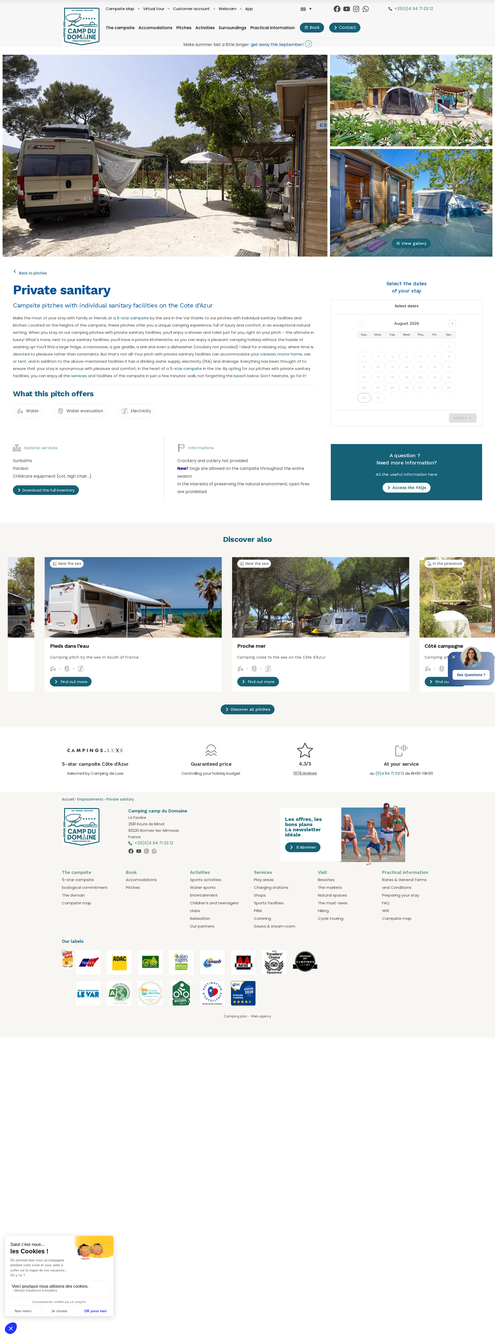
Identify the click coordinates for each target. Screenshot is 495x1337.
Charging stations (271, 887)
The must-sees (333, 903)
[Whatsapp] (365, 8)
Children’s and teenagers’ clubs (214, 906)
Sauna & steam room (274, 926)
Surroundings (232, 28)
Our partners (202, 926)
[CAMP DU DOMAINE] (67, 989)
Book (131, 872)
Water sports (203, 887)
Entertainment (204, 895)
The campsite (120, 28)
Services (263, 872)
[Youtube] (346, 8)
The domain (73, 895)
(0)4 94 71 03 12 (389, 773)
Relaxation (200, 918)
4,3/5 (305, 764)
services (79, 375)
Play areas (264, 879)
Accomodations (155, 28)
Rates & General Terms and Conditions (404, 883)
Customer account (191, 8)
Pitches (184, 28)
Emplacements (90, 799)
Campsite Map (120, 8)
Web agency (261, 1016)
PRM (258, 910)
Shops (260, 895)
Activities (205, 28)
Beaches (326, 879)
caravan (268, 354)
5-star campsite (133, 318)
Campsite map (76, 903)
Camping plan (235, 1016)
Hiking (323, 910)
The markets (330, 887)
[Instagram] (356, 8)
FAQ (386, 903)
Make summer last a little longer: (216, 45)
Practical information (272, 28)
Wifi (385, 910)
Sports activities (205, 879)
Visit (322, 872)
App (249, 8)
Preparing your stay (400, 895)
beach (240, 375)
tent (22, 361)
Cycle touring (330, 918)
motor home (290, 354)
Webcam (227, 8)
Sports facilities (269, 903)
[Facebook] (337, 8)
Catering (262, 918)
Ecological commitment (85, 887)
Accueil (68, 799)
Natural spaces (332, 895)
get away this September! (277, 45)
